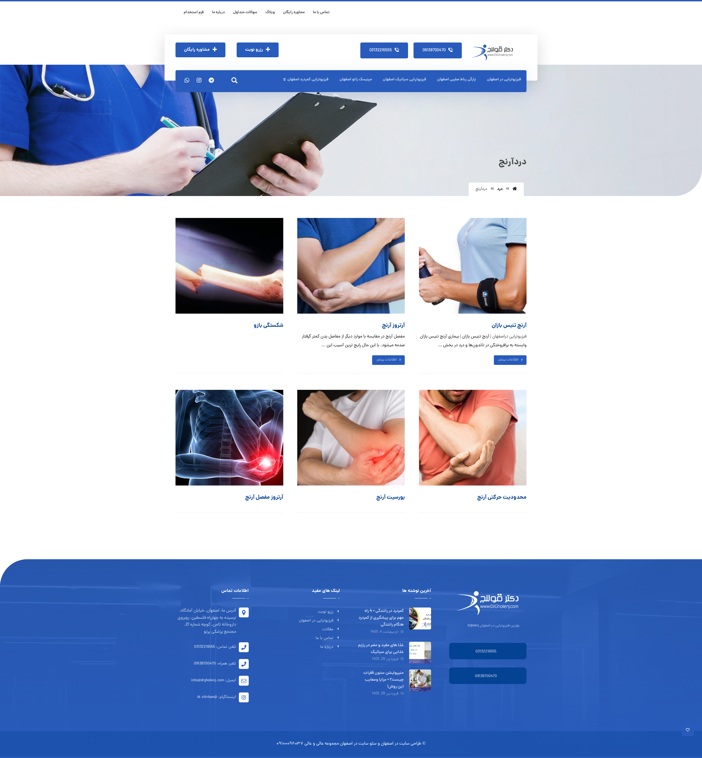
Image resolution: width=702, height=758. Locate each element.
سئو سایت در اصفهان (358, 743)
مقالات (327, 629)
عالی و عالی (314, 743)
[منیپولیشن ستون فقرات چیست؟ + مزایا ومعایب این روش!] (420, 680)
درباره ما (326, 647)
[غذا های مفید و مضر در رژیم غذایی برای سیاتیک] (420, 653)
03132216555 (485, 652)
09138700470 (486, 676)
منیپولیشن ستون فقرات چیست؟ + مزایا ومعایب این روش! (383, 680)
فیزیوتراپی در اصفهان (316, 621)
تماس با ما (324, 638)
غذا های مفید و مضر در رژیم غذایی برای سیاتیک (381, 648)
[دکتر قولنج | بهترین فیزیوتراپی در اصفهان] (494, 52)
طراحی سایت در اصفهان (401, 743)
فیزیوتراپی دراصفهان (509, 336)
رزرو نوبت (325, 612)
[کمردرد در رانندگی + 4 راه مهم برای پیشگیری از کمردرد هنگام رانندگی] (420, 618)
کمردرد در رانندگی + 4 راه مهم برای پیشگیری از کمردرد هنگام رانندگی (381, 618)
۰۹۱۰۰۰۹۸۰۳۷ (289, 743)
